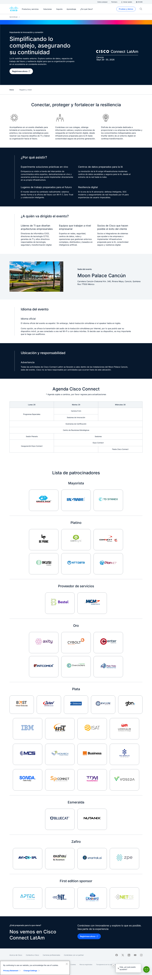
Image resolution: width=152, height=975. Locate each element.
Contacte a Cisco (32, 955)
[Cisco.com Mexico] (14, 9)
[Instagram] (141, 955)
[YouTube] (135, 955)
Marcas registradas (86, 964)
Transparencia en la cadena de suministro (110, 964)
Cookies (73, 964)
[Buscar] (140, 9)
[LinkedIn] (129, 955)
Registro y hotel (25, 90)
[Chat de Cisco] (146, 969)
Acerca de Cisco (16, 955)
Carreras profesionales (51, 955)
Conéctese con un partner (74, 955)
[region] (35, 968)
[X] (123, 955)
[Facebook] (116, 955)
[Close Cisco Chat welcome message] (113, 965)
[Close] (67, 964)
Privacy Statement (10, 971)
